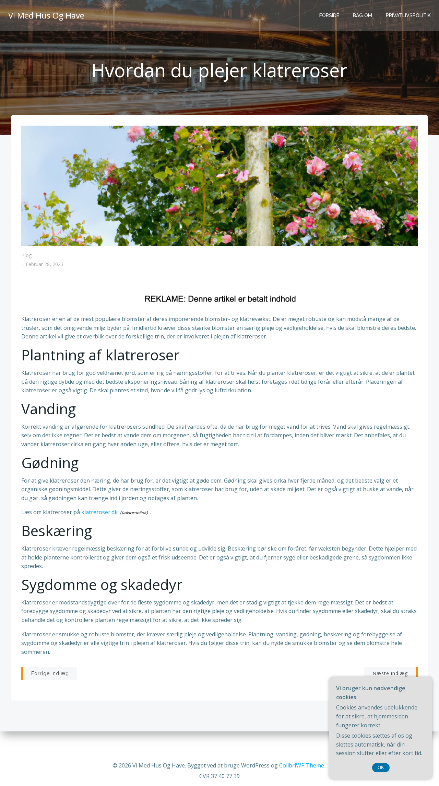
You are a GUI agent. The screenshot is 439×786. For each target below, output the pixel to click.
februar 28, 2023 (44, 264)
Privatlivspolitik (408, 15)
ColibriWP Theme (301, 765)
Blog (26, 255)
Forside (329, 15)
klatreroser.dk (99, 512)
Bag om (362, 15)
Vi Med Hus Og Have (46, 15)
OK (381, 767)
